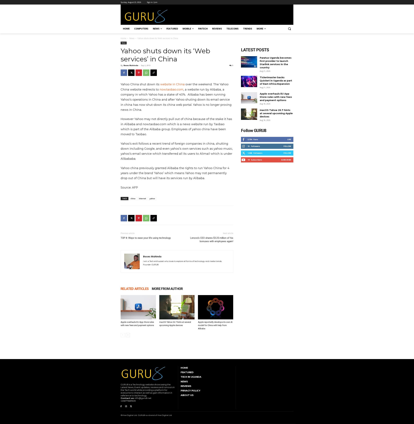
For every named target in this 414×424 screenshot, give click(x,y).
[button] (289, 29)
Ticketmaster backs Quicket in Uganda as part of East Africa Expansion (276, 80)
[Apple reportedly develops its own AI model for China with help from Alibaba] (215, 307)
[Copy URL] (153, 72)
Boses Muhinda (131, 65)
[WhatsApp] (146, 72)
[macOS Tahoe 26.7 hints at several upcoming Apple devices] (177, 307)
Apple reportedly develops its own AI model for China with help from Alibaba (215, 325)
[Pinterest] (139, 72)
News (131, 38)
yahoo (152, 198)
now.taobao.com (171, 89)
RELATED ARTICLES (135, 289)
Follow (287, 146)
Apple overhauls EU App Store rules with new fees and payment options (276, 97)
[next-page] (128, 335)
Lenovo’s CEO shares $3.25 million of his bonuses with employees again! (211, 239)
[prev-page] (123, 335)
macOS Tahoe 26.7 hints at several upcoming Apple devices (276, 113)
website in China (172, 84)
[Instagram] (126, 406)
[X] (131, 72)
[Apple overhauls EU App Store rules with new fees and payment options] (138, 307)
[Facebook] (124, 72)
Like (289, 139)
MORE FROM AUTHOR (167, 289)
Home (123, 38)
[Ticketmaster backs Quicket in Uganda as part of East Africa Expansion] (249, 81)
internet (142, 198)
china (133, 198)
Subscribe (286, 160)
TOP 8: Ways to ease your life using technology (146, 237)
